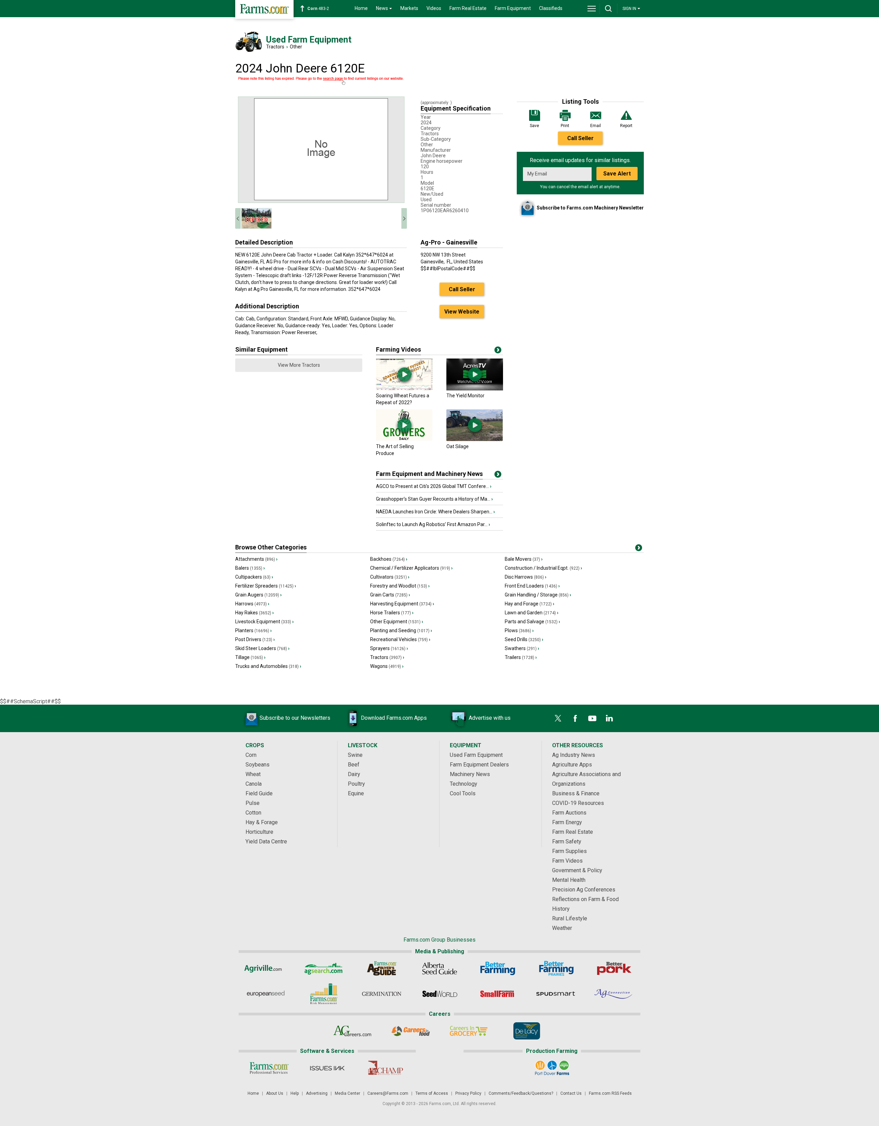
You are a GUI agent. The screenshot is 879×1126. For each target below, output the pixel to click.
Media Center (347, 1093)
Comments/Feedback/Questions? (521, 1093)
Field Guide (259, 793)
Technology (463, 784)
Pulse (253, 803)
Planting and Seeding (401, 630)
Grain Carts (390, 595)
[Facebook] (575, 718)
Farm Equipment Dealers (479, 764)
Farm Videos (567, 860)
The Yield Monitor (465, 395)
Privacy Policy (468, 1093)
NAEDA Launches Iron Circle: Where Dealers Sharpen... (435, 511)
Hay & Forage (262, 822)
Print (565, 125)
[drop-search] (608, 8)
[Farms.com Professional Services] (269, 1068)
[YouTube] (592, 718)
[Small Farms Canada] (497, 993)
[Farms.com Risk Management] (323, 993)
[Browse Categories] (638, 549)
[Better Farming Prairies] (555, 968)
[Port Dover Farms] (551, 1068)
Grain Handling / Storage (538, 595)
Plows (519, 630)
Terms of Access (431, 1093)
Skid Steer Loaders (262, 648)
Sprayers (389, 648)
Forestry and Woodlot (400, 586)
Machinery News (470, 774)
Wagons (386, 666)
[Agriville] (265, 968)
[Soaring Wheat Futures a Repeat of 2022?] (404, 388)
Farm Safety (566, 841)
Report (626, 125)
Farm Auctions (569, 812)
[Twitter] (558, 718)
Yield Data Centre (266, 841)
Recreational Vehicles (400, 639)
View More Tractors (299, 365)
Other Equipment (396, 621)
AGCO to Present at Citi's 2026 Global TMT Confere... (433, 486)
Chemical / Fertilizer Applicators (411, 568)
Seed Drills (524, 639)
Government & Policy (577, 870)
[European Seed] (265, 993)
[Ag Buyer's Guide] (381, 968)
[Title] (498, 475)
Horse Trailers (391, 612)
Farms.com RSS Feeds (610, 1093)
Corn (251, 755)
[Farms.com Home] (264, 9)
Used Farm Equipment (476, 755)
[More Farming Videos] (498, 351)
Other (296, 46)
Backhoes (388, 559)
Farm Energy (567, 822)
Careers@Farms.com (387, 1093)
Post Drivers (255, 639)
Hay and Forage (529, 603)
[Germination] (381, 993)
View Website (461, 311)
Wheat (253, 774)
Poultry (356, 784)
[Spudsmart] (555, 993)
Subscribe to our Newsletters (295, 718)
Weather (562, 928)
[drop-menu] (591, 8)
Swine (355, 755)
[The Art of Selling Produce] (404, 439)
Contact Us (571, 1093)
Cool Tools (463, 793)
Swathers (522, 648)
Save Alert (617, 173)
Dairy (354, 774)
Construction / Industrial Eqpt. (543, 568)
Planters (253, 630)
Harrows (252, 603)
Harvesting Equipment (402, 603)
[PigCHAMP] (385, 1068)
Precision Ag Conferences (583, 889)
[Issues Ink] (327, 1068)
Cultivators (389, 577)
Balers (250, 568)
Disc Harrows (525, 577)
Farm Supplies (569, 851)
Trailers (521, 657)
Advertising (317, 1093)
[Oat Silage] (474, 439)
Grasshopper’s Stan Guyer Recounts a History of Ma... (434, 499)
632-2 (319, 8)
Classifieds (550, 8)
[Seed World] (439, 993)
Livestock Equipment (264, 621)
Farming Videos (398, 349)
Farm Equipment (513, 8)
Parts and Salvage (532, 621)
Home (361, 8)
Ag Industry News (573, 755)
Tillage (250, 657)
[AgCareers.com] (352, 1031)
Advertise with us (490, 718)
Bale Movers (524, 559)
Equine (356, 793)
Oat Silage (457, 446)
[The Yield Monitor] (474, 388)
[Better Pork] (613, 968)
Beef (353, 764)
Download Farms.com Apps (394, 718)
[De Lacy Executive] (526, 1031)
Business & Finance (576, 793)
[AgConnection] (613, 993)
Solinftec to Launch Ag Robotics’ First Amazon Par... (433, 524)
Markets (409, 8)
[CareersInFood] (410, 1031)
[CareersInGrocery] (468, 1031)
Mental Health (568, 880)
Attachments (256, 559)
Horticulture (259, 832)
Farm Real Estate (468, 8)
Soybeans (258, 764)
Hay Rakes (254, 612)
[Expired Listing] (321, 81)
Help (294, 1093)
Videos (433, 8)
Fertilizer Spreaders (265, 586)
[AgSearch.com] (323, 968)
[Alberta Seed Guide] (439, 968)
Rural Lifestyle (569, 918)
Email (595, 125)
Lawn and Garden (531, 612)
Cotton (253, 812)
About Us (274, 1093)
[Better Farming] (497, 968)
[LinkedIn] (609, 718)
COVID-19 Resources (578, 803)
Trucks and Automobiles (268, 666)
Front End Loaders (532, 586)
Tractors (275, 46)
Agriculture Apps (572, 764)
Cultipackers (254, 577)
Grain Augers (258, 595)
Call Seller (580, 138)
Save (534, 125)
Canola (254, 784)
